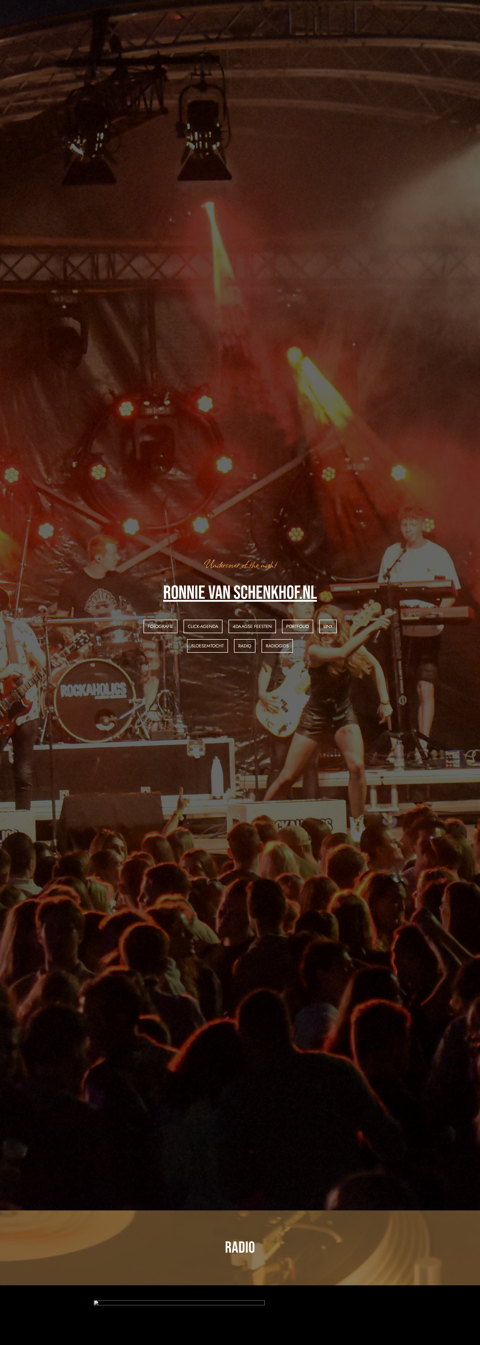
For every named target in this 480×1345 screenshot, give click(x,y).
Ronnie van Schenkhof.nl (240, 593)
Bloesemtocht (207, 646)
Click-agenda (203, 626)
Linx (328, 626)
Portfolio (297, 626)
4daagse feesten (252, 626)
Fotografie (160, 626)
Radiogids (277, 646)
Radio (244, 646)
